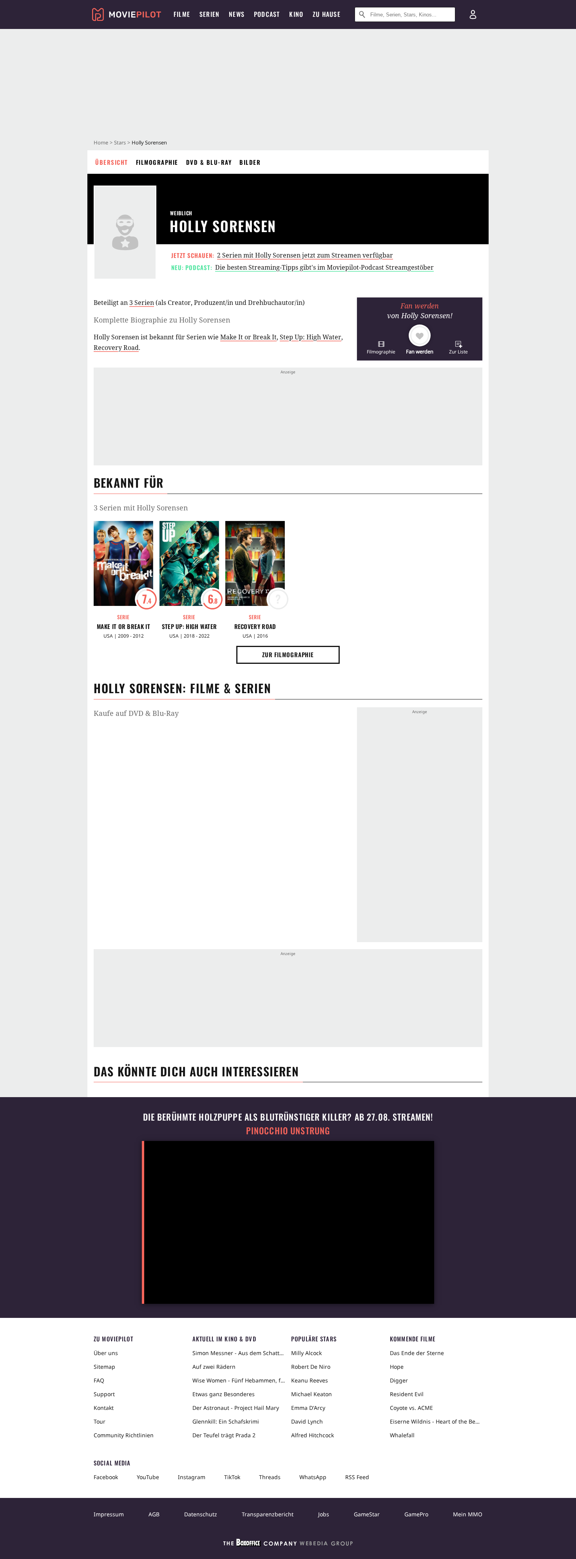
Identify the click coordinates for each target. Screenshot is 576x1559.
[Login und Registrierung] (473, 14)
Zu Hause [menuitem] (327, 14)
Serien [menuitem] (209, 14)
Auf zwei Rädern (213, 1366)
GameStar (367, 1514)
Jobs (323, 1514)
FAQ (99, 1380)
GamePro (416, 1514)
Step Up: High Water (310, 337)
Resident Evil (407, 1394)
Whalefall (402, 1435)
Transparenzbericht (267, 1514)
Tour (99, 1421)
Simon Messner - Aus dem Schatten (238, 1353)
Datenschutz (200, 1514)
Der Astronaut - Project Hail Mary (235, 1407)
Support (104, 1394)
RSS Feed (357, 1477)
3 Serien (141, 302)
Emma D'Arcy (308, 1407)
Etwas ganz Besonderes (223, 1394)
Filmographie (157, 162)
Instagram (191, 1477)
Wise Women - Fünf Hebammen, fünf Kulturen (238, 1380)
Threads (270, 1477)
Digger (399, 1380)
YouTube (148, 1477)
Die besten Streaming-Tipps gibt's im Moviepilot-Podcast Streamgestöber (324, 267)
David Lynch (307, 1421)
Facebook (106, 1477)
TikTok (232, 1477)
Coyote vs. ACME (411, 1407)
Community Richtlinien (124, 1435)
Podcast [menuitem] (267, 14)
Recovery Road (116, 347)
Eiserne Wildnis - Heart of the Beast (436, 1421)
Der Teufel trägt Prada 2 (223, 1435)
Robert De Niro (310, 1366)
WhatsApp (312, 1477)
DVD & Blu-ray (209, 162)
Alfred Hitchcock (312, 1435)
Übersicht (111, 162)
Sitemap (104, 1366)
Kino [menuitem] (296, 14)
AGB (154, 1514)
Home (101, 142)
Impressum (109, 1514)
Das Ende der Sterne (417, 1353)
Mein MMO (467, 1514)
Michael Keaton (311, 1394)
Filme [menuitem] (182, 14)
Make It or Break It (248, 337)
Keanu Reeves (309, 1380)
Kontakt (104, 1407)
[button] (381, 347)
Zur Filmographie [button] (288, 654)
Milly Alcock (306, 1353)
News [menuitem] (237, 14)
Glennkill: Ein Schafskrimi (225, 1421)
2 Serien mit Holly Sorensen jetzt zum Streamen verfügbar (305, 255)
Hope (397, 1366)
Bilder (250, 162)
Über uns (106, 1353)
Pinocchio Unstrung (288, 1130)
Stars (120, 142)
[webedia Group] (288, 1544)
